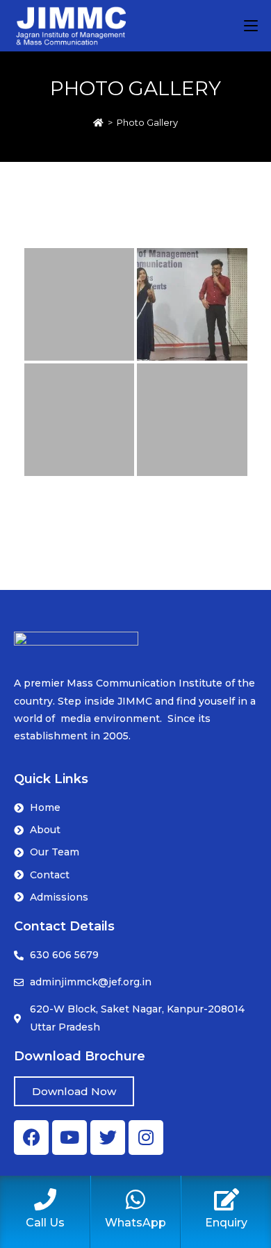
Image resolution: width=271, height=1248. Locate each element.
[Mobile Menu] (251, 25)
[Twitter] (107, 1137)
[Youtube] (69, 1137)
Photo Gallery (147, 122)
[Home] (98, 122)
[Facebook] (31, 1137)
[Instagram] (146, 1137)
